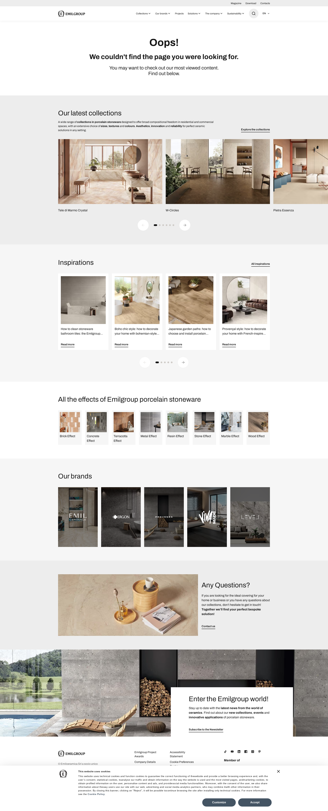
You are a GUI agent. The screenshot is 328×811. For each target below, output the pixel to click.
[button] (155, 225)
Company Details (145, 761)
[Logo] (71, 13)
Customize (219, 802)
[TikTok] (225, 751)
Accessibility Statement (177, 754)
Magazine (236, 3)
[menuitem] (143, 13)
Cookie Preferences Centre (182, 763)
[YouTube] (232, 751)
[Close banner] (278, 771)
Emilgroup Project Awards (145, 754)
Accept (254, 802)
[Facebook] (245, 751)
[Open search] (253, 13)
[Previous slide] (143, 225)
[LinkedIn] (239, 751)
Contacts (265, 3)
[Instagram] (252, 751)
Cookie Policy (96, 794)
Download (250, 3)
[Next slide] (184, 225)
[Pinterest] (259, 751)
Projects (179, 13)
